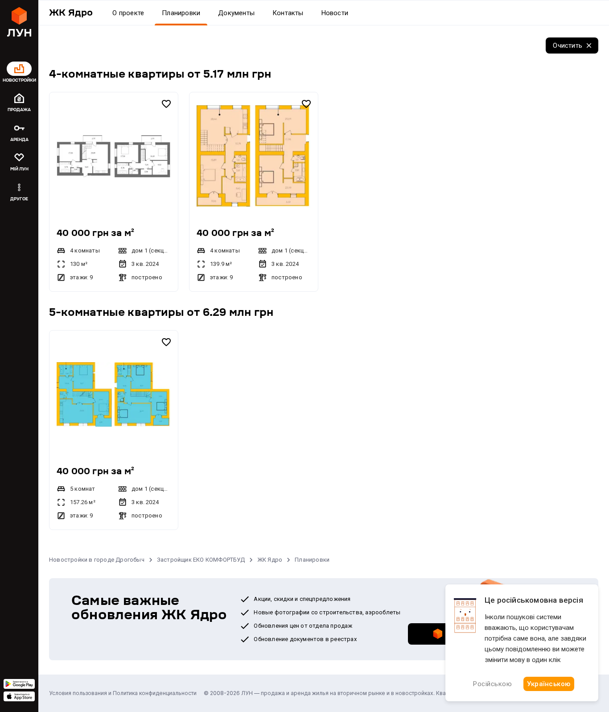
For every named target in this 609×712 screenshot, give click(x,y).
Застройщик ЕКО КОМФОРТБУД (201, 559)
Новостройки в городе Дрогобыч (96, 559)
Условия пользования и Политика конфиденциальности (123, 693)
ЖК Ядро (269, 559)
